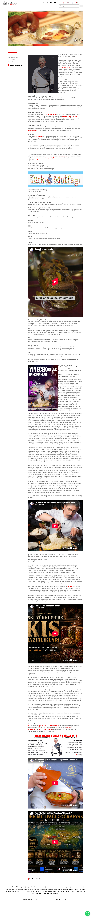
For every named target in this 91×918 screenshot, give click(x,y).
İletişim (57, 893)
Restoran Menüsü (41, 891)
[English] (68, 3)
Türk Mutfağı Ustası (68, 891)
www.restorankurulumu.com (47, 900)
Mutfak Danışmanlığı (20, 887)
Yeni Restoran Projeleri (17, 891)
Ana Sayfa (10, 887)
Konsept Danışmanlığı (40, 889)
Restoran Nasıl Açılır (54, 889)
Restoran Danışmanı (52, 887)
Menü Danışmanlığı (65, 887)
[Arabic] (77, 3)
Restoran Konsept (77, 887)
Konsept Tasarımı (11, 889)
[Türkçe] (64, 3)
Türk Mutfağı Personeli (55, 891)
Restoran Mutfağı (30, 891)
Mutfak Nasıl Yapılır (67, 889)
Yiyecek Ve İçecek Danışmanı (36, 887)
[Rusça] (72, 3)
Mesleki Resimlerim (48, 893)
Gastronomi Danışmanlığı (25, 889)
